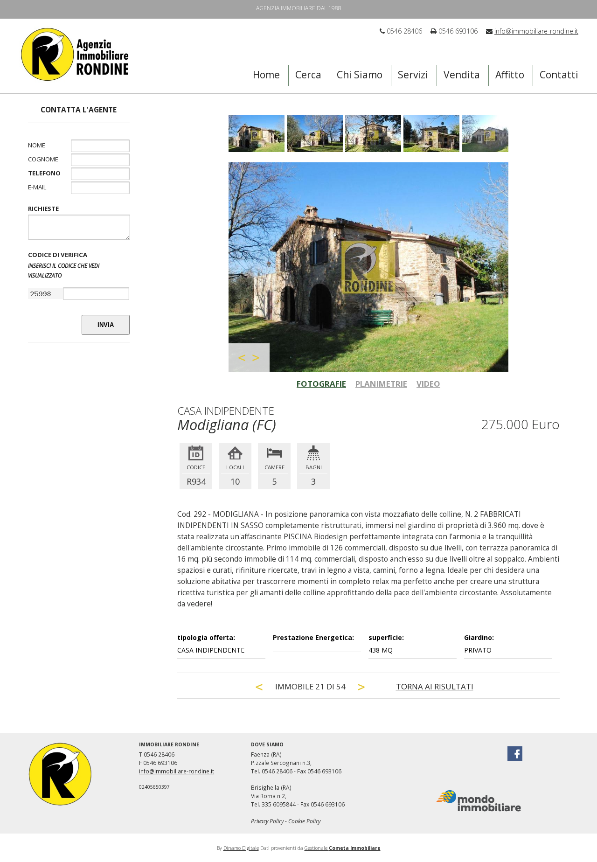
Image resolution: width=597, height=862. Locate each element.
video (428, 383)
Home (266, 74)
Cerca (308, 74)
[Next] (256, 357)
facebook (515, 753)
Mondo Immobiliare (478, 801)
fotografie (321, 383)
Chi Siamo (359, 74)
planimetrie (381, 383)
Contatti (559, 74)
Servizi (413, 74)
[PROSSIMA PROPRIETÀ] (361, 687)
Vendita (462, 74)
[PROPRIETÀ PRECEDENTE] (259, 687)
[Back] (242, 357)
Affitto (509, 74)
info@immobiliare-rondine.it (536, 31)
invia (105, 324)
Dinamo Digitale (241, 848)
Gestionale (343, 848)
